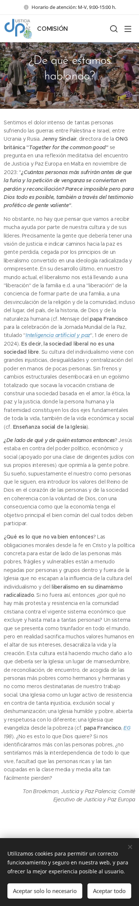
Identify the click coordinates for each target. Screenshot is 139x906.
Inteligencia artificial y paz (58, 335)
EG (126, 728)
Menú (127, 28)
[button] (113, 28)
